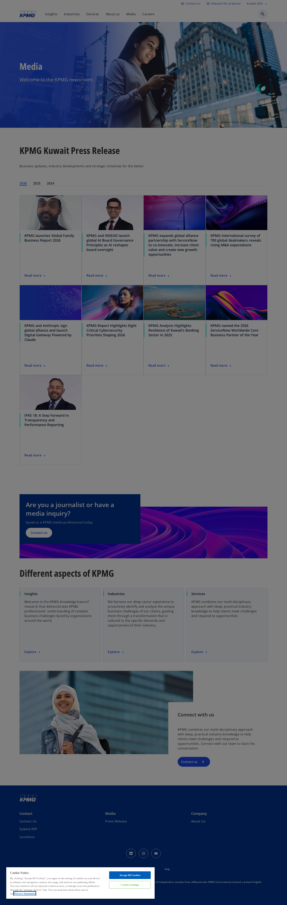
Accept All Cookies (129, 875)
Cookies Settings (130, 884)
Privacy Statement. (24, 893)
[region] (80, 883)
